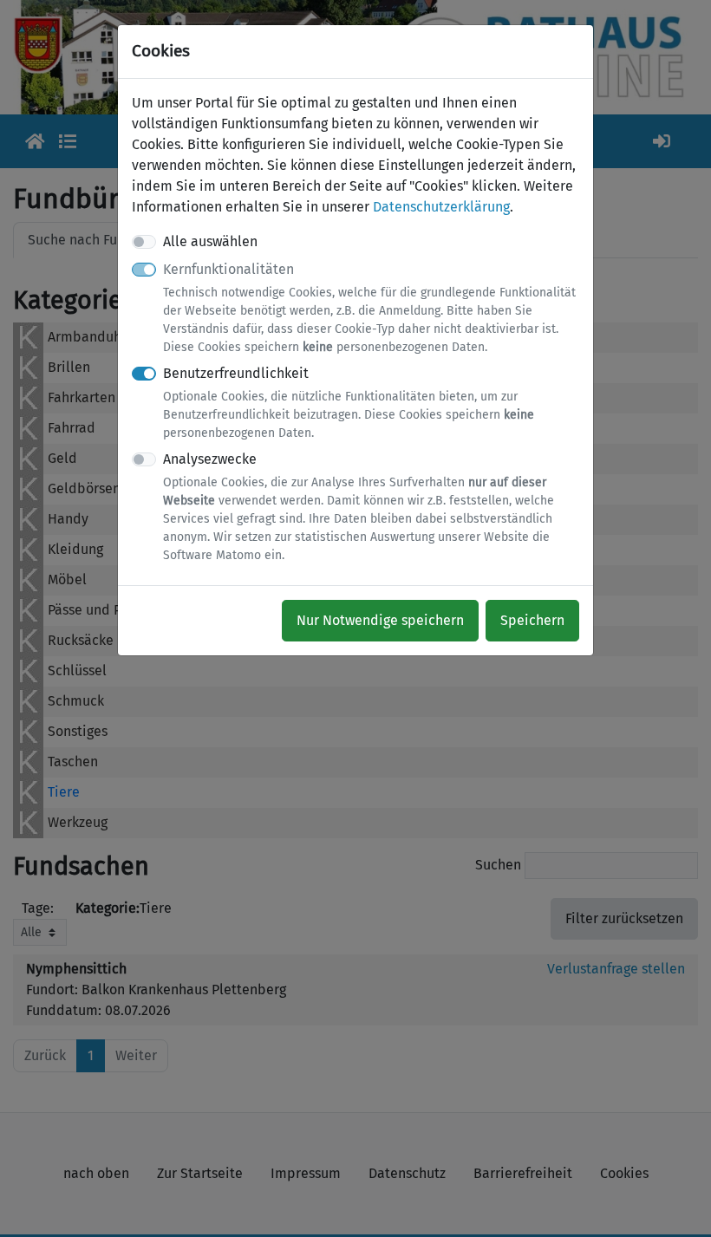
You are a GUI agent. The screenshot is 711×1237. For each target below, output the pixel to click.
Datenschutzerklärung (441, 207)
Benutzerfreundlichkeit (348, 402)
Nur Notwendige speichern (380, 620)
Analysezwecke (358, 507)
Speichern (532, 620)
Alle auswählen (210, 241)
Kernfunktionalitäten (369, 308)
